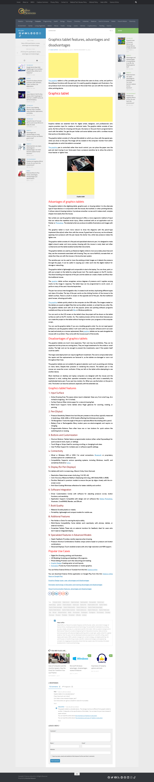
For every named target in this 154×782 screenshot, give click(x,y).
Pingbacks (68, 686)
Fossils (63, 26)
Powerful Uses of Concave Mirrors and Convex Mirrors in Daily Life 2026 (35, 123)
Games (30, 26)
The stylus (58, 615)
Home (18, 2)
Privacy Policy (55, 2)
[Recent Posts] (24, 61)
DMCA (32, 2)
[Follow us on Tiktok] (20, 36)
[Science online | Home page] (27, 12)
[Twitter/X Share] (53, 593)
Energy (69, 26)
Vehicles (82, 26)
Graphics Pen (83, 604)
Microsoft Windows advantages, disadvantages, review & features (78, 668)
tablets (69, 612)
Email (84, 743)
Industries (85, 21)
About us (25, 2)
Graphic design (52, 604)
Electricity (132, 21)
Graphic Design (56, 563)
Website (52, 749)
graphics (54, 281)
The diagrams (92, 612)
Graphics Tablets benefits (69, 607)
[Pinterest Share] (60, 593)
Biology (62, 21)
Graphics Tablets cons (81, 607)
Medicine (93, 21)
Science (109, 26)
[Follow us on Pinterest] (34, 33)
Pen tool (54, 612)
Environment (22, 26)
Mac (74, 310)
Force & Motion (122, 21)
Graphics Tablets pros (92, 610)
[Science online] (20, 33)
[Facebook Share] (49, 593)
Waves (56, 26)
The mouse (51, 615)
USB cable (78, 615)
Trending (101, 26)
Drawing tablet (92, 602)
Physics (69, 21)
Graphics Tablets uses (104, 610)
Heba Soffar (103, 2)
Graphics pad (76, 604)
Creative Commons (42, 2)
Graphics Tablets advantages (55, 607)
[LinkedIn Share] (56, 593)
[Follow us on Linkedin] (37, 33)
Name (52, 743)
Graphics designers (67, 604)
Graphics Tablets (103, 604)
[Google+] (31, 33)
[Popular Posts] (37, 61)
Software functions (62, 612)
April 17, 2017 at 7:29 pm (64, 691)
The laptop (107, 612)
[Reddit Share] (63, 593)
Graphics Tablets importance (68, 610)
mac (50, 612)
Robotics (20, 21)
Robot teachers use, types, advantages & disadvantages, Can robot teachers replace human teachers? (34, 149)
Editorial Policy (93, 2)
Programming (47, 21)
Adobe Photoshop (106, 499)
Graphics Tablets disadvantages (95, 607)
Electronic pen (100, 602)
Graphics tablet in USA (93, 604)
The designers (84, 612)
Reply (55, 703)
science (29, 78)
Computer (38, 21)
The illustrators (100, 612)
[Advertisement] (63, 65)
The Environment (31, 159)
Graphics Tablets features (55, 610)
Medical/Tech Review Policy (78, 2)
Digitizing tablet (84, 602)
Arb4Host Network (30, 778)
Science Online (114, 2)
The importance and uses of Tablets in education (89, 718)
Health (56, 21)
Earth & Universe (104, 21)
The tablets (64, 615)
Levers (76, 26)
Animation (54, 566)
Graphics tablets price (81, 610)
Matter (50, 26)
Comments (55, 686)
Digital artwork (66, 602)
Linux (68, 463)
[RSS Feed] (28, 33)
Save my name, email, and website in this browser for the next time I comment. (73, 756)
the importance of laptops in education (86, 716)
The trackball (71, 615)
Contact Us (64, 2)
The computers (76, 612)
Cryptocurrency (92, 26)
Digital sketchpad (75, 602)
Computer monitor (57, 602)
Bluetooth (98, 455)
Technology (29, 21)
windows (84, 615)
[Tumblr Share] (66, 593)
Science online (92, 570)
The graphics (52, 81)
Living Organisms (40, 26)
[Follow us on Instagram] (40, 33)
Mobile (113, 21)
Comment (53, 731)
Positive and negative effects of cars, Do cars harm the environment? (35, 163)
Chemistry (77, 21)
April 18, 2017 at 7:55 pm (72, 706)
